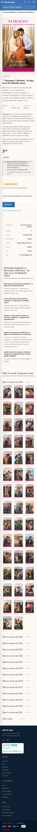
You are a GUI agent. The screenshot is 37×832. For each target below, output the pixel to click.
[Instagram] (7, 740)
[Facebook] (3, 740)
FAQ (3, 764)
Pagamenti (5, 770)
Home (2, 12)
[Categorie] (2, 2)
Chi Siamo (5, 761)
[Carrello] (34, 2)
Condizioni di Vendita (8, 812)
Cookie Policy (6, 809)
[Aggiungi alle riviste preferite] (3, 80)
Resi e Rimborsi (6, 773)
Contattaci (5, 776)
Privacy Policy (6, 807)
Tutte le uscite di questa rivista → (12, 210)
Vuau (8, 829)
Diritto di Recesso (7, 815)
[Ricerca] (33, 7)
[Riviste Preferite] (29, 2)
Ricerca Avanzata (7, 794)
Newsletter (5, 797)
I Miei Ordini (5, 788)
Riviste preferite (6, 791)
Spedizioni (5, 767)
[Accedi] (25, 2)
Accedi (4, 785)
